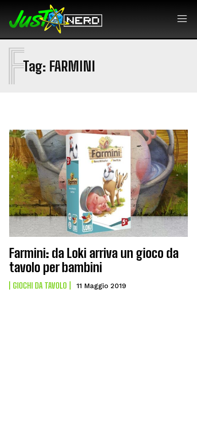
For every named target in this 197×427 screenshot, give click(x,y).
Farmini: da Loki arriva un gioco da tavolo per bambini (94, 260)
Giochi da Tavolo (40, 285)
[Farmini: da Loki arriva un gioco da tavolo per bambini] (98, 183)
